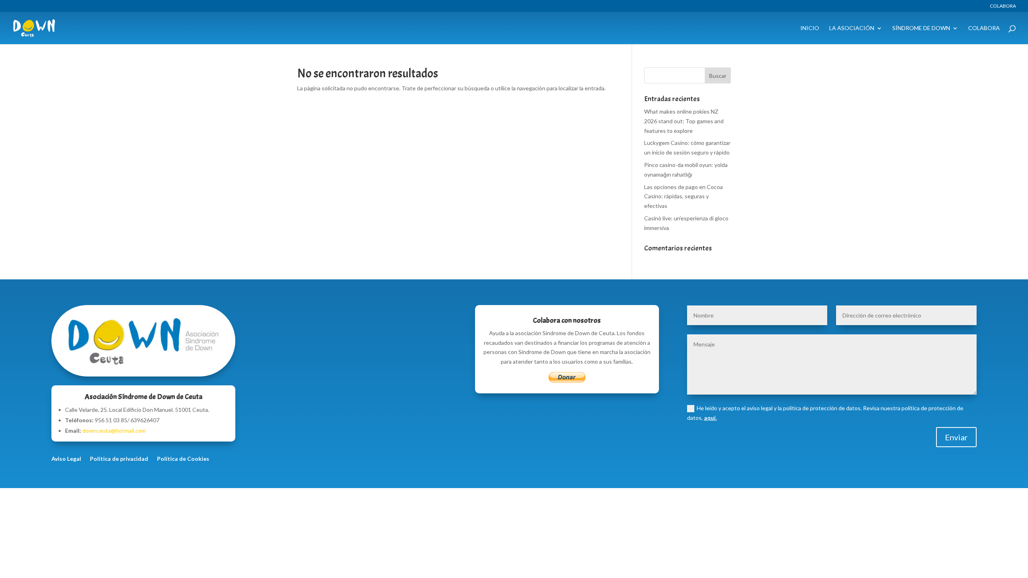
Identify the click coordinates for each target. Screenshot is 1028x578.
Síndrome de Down (921, 28)
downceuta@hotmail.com (114, 430)
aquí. (710, 417)
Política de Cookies (183, 459)
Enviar (956, 437)
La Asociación (851, 28)
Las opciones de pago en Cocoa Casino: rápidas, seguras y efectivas (683, 196)
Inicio (809, 28)
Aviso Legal (66, 459)
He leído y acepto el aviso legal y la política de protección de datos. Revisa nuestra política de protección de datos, (825, 413)
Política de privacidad (119, 459)
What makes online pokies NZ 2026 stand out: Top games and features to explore (684, 121)
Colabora (1003, 6)
